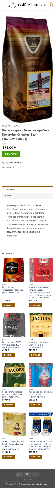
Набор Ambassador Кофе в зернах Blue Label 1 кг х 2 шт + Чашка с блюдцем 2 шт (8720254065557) (41, 445)
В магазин (11, 154)
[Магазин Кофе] (25, 5)
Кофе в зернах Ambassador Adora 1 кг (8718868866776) (12, 290)
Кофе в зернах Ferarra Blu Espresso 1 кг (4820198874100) (41, 394)
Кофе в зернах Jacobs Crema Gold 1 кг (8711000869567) (39, 345)
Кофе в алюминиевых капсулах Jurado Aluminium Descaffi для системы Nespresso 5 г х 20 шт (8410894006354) (40, 292)
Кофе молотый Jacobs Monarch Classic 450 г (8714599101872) (12, 394)
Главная (6, 125)
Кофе (16, 125)
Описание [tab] (10, 189)
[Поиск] (45, 5)
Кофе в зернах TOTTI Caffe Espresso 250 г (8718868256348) (11, 345)
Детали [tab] (8, 195)
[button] (4, 5)
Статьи (27, 480)
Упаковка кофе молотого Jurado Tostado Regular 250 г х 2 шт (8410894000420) (13, 445)
